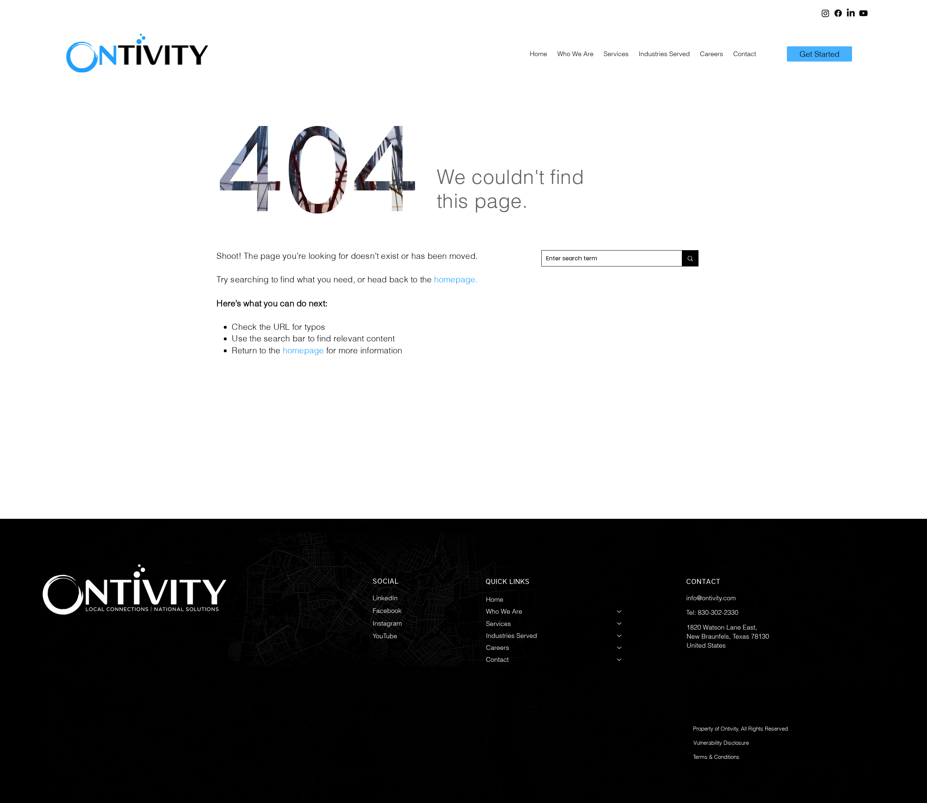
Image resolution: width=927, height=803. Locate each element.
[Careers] (620, 647)
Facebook (387, 610)
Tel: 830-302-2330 (712, 612)
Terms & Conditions (716, 756)
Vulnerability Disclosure (721, 742)
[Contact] (620, 659)
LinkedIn (385, 598)
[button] (616, 54)
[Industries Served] (620, 636)
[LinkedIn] (851, 13)
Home (494, 599)
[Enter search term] (690, 258)
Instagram (387, 623)
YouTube (385, 636)
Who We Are (504, 611)
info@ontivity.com (711, 598)
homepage (454, 279)
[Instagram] (825, 13)
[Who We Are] (620, 611)
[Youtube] (863, 13)
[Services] (620, 624)
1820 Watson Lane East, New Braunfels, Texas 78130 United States (728, 636)
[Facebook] (838, 13)
